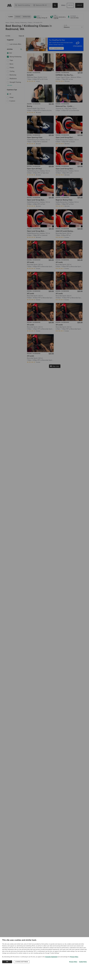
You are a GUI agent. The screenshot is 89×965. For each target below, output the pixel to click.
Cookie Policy (83, 961)
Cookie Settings (21, 961)
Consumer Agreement (51, 956)
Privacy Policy (74, 956)
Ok (7, 961)
